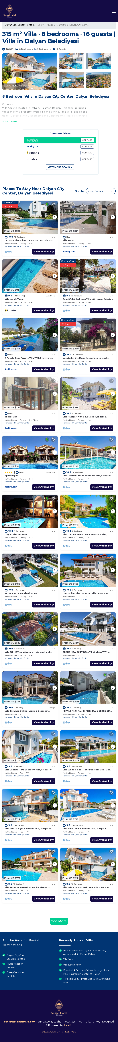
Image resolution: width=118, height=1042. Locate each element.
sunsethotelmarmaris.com (19, 1021)
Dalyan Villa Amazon (16, 534)
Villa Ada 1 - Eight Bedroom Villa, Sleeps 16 (28, 828)
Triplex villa (11, 416)
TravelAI (68, 1025)
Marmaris (61, 25)
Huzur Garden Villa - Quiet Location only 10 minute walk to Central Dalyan (86, 952)
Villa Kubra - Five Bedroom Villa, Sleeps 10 (27, 887)
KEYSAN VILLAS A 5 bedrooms (21, 593)
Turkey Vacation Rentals (15, 974)
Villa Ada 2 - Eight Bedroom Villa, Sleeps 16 (86, 887)
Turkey (40, 25)
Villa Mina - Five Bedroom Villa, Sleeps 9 (84, 828)
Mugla (50, 25)
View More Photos (16, 85)
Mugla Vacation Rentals (15, 965)
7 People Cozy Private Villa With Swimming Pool (86, 980)
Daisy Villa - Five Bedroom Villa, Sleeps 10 (85, 593)
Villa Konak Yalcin (14, 299)
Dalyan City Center (79, 25)
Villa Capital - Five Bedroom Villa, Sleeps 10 (28, 769)
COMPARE (87, 140)
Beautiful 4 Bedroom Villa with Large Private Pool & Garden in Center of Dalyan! (87, 972)
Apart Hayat (11, 475)
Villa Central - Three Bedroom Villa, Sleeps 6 (87, 475)
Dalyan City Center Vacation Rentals (17, 957)
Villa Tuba (68, 240)
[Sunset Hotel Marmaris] (9, 11)
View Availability (44, 251)
